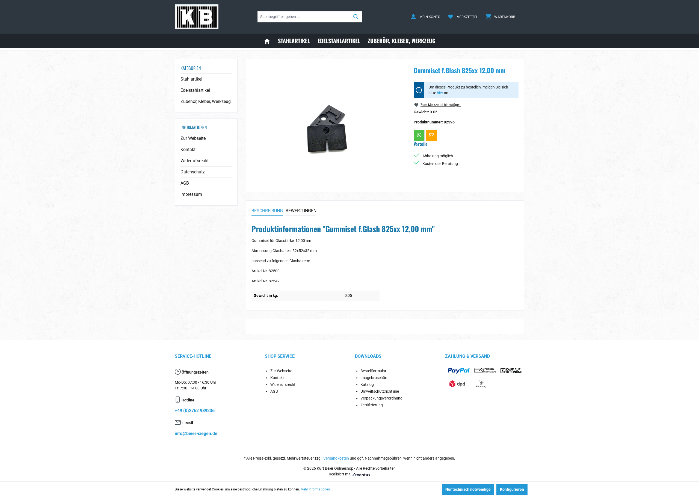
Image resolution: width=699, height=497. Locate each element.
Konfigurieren (512, 489)
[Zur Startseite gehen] (196, 16)
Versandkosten (336, 458)
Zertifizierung (371, 405)
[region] (327, 123)
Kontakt (188, 149)
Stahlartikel (191, 79)
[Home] (267, 41)
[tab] (267, 211)
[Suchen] (356, 16)
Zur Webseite (193, 138)
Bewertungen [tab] (301, 210)
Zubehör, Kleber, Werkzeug (205, 101)
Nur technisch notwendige (468, 489)
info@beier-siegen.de (196, 433)
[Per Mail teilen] (431, 135)
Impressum (191, 194)
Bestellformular (373, 371)
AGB (184, 183)
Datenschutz (192, 171)
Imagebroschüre (374, 377)
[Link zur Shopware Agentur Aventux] (361, 474)
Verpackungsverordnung (381, 398)
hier (440, 93)
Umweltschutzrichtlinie (379, 391)
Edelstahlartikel (195, 90)
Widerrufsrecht (194, 160)
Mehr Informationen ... (317, 489)
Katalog (367, 384)
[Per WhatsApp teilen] (419, 135)
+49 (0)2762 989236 (195, 410)
